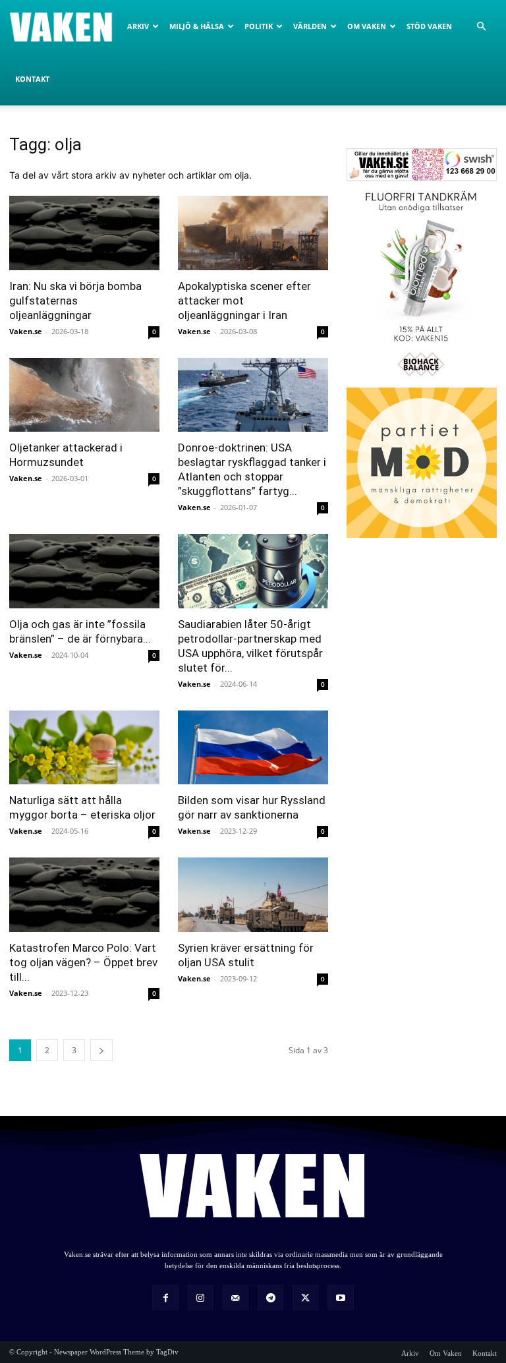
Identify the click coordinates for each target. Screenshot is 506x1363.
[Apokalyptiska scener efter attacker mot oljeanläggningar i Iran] (253, 233)
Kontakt (32, 79)
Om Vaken (366, 26)
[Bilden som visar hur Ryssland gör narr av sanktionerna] (253, 747)
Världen (310, 26)
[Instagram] (200, 1297)
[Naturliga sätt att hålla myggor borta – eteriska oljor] (84, 747)
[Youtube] (340, 1297)
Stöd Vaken (429, 26)
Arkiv (138, 26)
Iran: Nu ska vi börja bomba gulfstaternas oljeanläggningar (75, 300)
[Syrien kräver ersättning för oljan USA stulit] (253, 894)
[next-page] (101, 1050)
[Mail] (235, 1297)
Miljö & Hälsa (196, 26)
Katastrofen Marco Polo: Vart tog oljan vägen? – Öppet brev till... (83, 962)
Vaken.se (25, 331)
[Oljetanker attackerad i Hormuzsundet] (84, 395)
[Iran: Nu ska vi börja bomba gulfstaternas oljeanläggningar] (84, 233)
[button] (481, 26)
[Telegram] (270, 1297)
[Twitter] (305, 1297)
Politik (258, 26)
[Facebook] (165, 1297)
